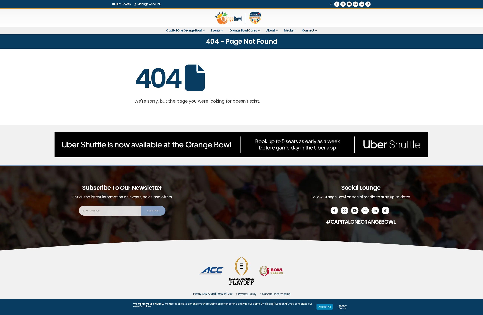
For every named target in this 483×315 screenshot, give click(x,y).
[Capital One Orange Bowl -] (238, 18)
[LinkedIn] (361, 4)
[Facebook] (336, 4)
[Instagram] (355, 4)
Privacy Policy (247, 294)
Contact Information (276, 294)
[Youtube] (349, 4)
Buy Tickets (123, 4)
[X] (343, 4)
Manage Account (149, 4)
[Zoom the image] (211, 269)
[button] (331, 4)
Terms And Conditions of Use (213, 294)
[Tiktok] (368, 4)
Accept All (324, 307)
